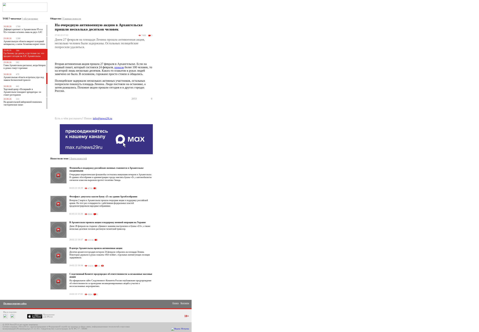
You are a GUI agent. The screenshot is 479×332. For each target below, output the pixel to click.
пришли (119, 67)
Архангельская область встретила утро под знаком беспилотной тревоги (24, 78)
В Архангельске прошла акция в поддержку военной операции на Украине (107, 222)
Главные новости (72, 18)
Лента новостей (78, 158)
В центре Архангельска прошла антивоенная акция (95, 248)
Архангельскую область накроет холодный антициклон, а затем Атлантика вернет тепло (24, 42)
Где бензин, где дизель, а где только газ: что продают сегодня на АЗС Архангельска (24, 54)
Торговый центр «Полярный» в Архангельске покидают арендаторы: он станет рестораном (22, 92)
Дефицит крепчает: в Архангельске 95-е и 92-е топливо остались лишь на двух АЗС (23, 30)
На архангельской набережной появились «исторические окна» (23, 103)
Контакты (185, 303)
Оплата (175, 303)
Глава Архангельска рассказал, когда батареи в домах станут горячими (24, 66)
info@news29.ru (102, 118)
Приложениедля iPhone (49, 316)
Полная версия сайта (15, 303)
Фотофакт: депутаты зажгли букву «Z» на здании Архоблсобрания (103, 196)
